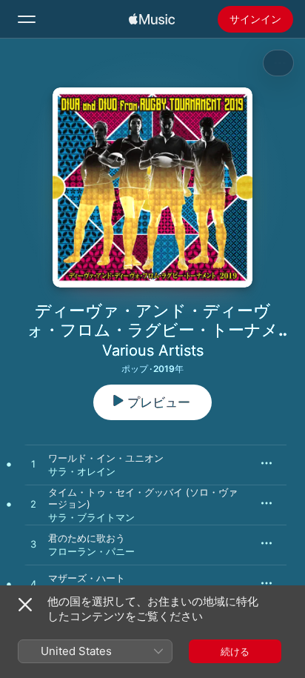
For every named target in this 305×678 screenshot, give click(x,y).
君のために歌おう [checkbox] (86, 538)
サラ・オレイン (81, 471)
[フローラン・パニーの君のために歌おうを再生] (33, 544)
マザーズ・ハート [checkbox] (86, 578)
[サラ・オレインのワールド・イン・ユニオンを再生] (33, 464)
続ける (235, 651)
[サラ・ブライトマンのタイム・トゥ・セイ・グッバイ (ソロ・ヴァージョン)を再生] (33, 504)
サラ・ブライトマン (91, 517)
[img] (152, 19)
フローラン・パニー (91, 551)
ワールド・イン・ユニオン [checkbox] (106, 458)
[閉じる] (25, 604)
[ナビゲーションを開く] (26, 19)
